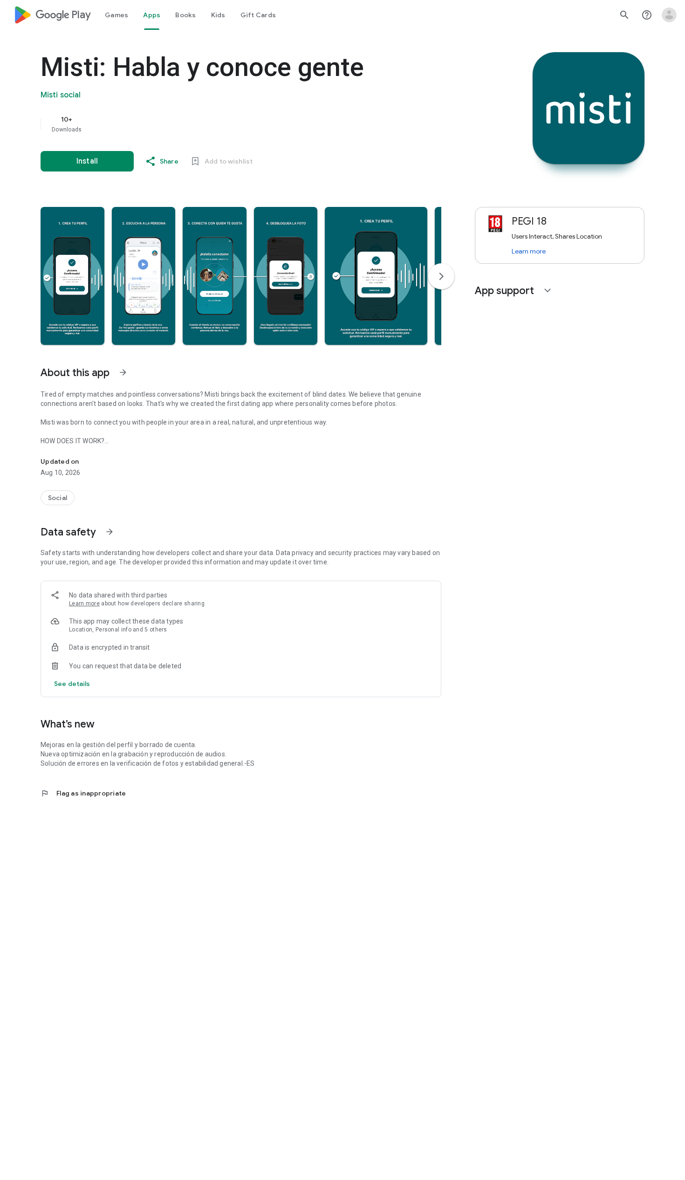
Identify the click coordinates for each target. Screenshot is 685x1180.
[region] (227, 124)
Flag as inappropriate (83, 793)
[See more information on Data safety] (109, 532)
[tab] (116, 15)
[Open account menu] (669, 15)
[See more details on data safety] (72, 683)
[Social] (58, 498)
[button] (72, 276)
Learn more (84, 603)
